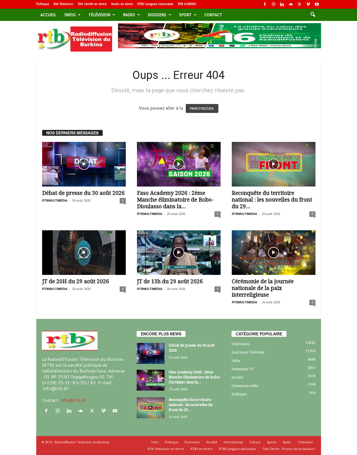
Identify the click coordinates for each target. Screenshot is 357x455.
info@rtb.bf (73, 400)
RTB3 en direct (201, 449)
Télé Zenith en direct (92, 4)
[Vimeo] (308, 4)
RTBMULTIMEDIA (54, 200)
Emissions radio (244, 386)
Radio (129, 15)
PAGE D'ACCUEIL (202, 108)
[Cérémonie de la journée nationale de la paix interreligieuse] (273, 252)
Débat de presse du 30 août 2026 (83, 193)
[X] (299, 4)
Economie (192, 442)
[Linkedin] (282, 4)
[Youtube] (316, 4)
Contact (213, 15)
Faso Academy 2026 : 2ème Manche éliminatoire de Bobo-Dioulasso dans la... (175, 200)
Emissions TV (242, 369)
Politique (42, 4)
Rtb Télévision (63, 4)
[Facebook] (265, 4)
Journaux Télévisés (247, 352)
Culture (254, 442)
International (233, 442)
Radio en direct (122, 4)
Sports (271, 442)
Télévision (99, 15)
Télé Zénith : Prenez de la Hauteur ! (289, 449)
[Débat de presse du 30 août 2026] (84, 164)
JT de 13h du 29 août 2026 (170, 281)
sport (185, 15)
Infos (70, 15)
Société (237, 377)
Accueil (48, 15)
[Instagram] (273, 4)
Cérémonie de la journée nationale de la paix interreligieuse (263, 288)
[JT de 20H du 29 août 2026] (84, 252)
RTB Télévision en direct (166, 449)
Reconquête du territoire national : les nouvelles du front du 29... (272, 200)
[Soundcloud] (291, 4)
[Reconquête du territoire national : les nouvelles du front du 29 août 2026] (273, 164)
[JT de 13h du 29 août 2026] (179, 252)
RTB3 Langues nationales (155, 4)
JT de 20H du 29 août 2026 (75, 281)
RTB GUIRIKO (187, 4)
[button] (313, 15)
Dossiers (157, 15)
